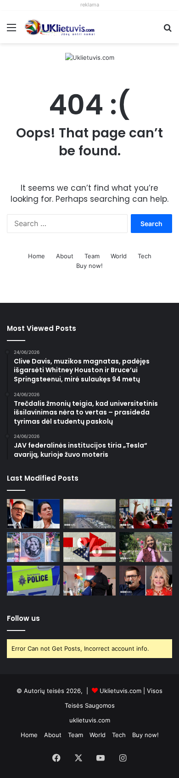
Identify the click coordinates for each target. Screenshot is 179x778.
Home (36, 256)
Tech (144, 256)
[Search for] (167, 30)
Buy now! (89, 265)
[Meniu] (11, 30)
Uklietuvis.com (120, 690)
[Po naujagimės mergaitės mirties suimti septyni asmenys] (33, 581)
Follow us (23, 618)
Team (92, 256)
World (119, 256)
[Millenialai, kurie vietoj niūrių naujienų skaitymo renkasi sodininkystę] (145, 547)
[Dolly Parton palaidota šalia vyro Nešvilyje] (33, 547)
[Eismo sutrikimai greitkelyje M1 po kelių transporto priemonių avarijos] (89, 514)
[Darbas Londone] (59, 27)
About (64, 256)
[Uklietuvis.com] (89, 57)
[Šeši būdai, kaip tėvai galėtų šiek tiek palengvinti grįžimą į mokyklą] (89, 581)
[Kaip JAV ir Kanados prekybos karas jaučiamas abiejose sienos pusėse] (89, 547)
